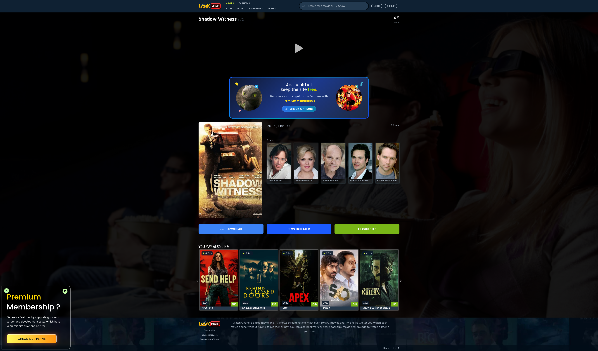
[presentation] (196, 280)
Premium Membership (299, 101)
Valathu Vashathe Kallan (376, 308)
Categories (255, 8)
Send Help (207, 308)
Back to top (390, 348)
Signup (390, 6)
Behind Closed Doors (253, 308)
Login (377, 6)
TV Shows (244, 3)
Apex (284, 308)
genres (272, 8)
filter (229, 8)
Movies (230, 3)
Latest (240, 8)
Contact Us (209, 330)
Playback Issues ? (209, 334)
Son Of (326, 308)
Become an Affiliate (209, 339)
